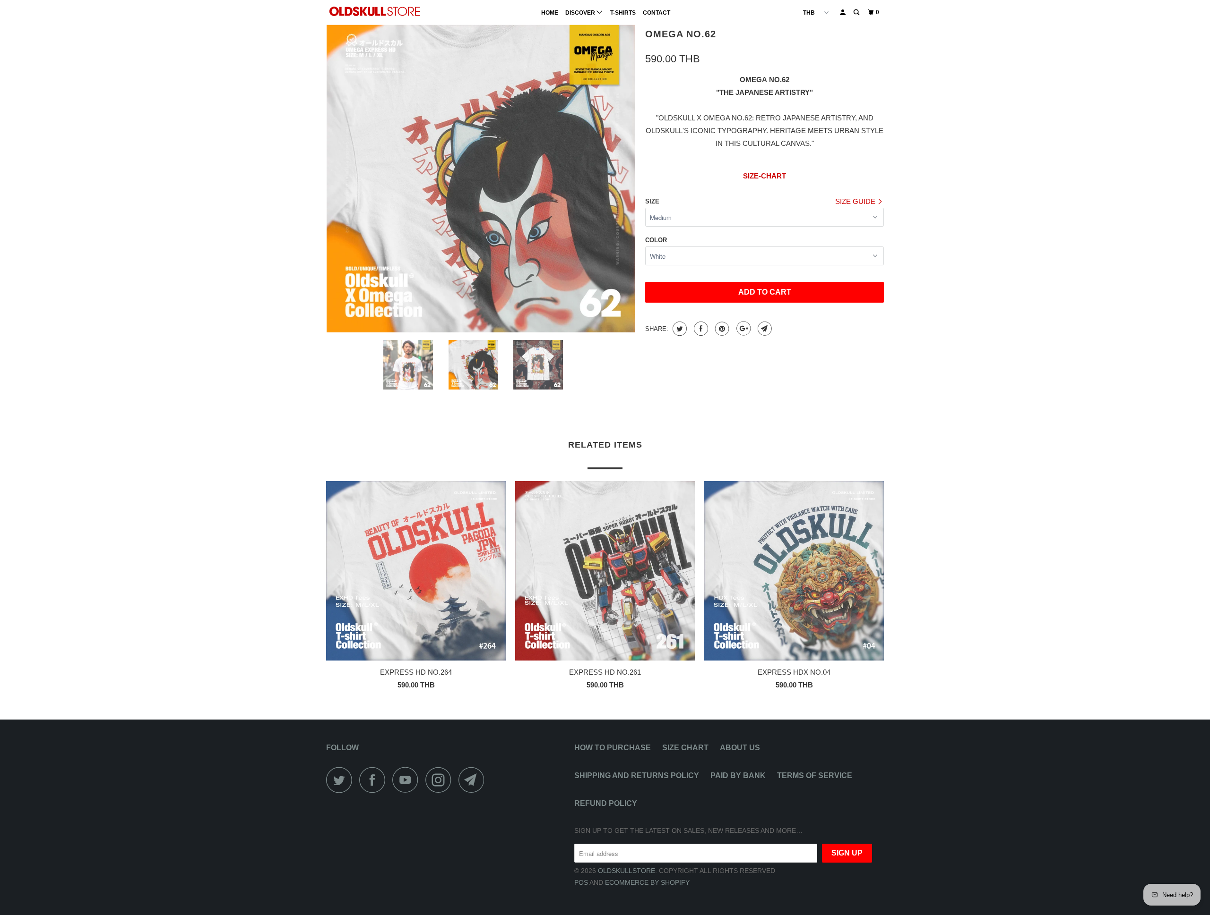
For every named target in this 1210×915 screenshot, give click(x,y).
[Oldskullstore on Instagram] (441, 780)
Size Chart (685, 748)
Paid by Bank (738, 775)
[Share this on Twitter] (678, 329)
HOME (549, 12)
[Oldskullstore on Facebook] (374, 780)
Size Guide (856, 201)
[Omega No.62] (481, 178)
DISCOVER (580, 12)
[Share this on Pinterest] (721, 329)
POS (581, 882)
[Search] (857, 12)
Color (656, 240)
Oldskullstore (626, 870)
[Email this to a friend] (763, 329)
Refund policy (605, 803)
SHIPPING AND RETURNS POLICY (636, 775)
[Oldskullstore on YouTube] (408, 780)
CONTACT (656, 12)
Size (652, 201)
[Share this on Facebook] (699, 329)
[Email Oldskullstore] (474, 780)
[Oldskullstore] (374, 11)
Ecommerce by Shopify (647, 882)
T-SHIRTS (623, 12)
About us (740, 748)
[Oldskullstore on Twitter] (341, 780)
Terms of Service (814, 775)
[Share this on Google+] (742, 329)
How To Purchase (612, 748)
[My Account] (843, 12)
